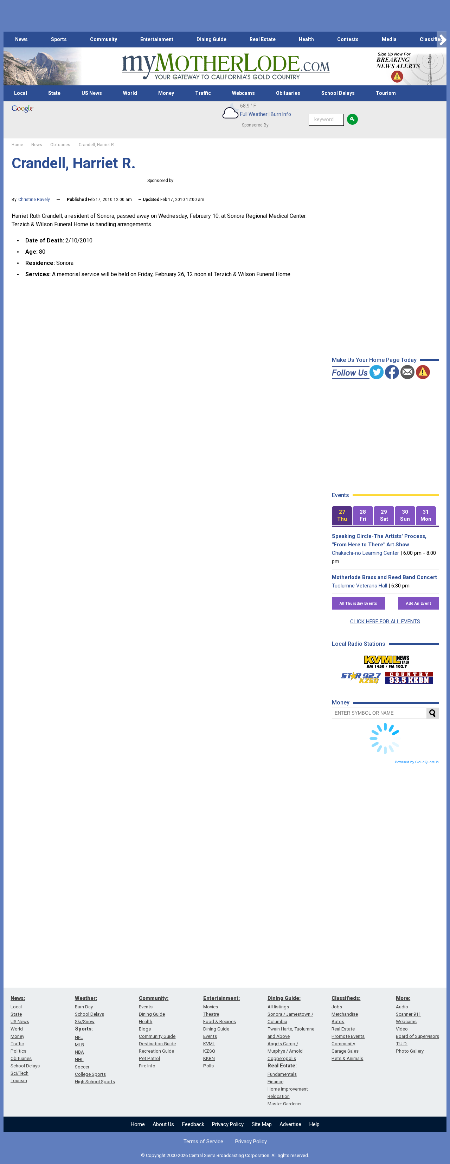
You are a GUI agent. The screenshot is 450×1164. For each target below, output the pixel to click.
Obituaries (288, 93)
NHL (79, 1059)
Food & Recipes (219, 1021)
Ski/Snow (85, 1021)
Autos (338, 1021)
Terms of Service (203, 1141)
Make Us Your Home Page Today (374, 360)
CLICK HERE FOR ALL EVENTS (385, 621)
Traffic (203, 93)
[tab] (342, 516)
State (54, 93)
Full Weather (254, 114)
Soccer (82, 1066)
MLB (79, 1044)
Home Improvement (288, 1089)
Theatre (211, 1014)
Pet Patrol (149, 1058)
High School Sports (95, 1081)
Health (306, 39)
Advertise (290, 1124)
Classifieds (433, 39)
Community (103, 39)
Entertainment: (221, 998)
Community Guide (157, 1036)
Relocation (279, 1096)
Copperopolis (282, 1058)
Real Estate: (282, 1065)
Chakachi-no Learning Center (365, 553)
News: (18, 998)
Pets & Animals (347, 1058)
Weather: (86, 998)
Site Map (262, 1124)
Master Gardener (285, 1103)
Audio (402, 1006)
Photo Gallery (410, 1051)
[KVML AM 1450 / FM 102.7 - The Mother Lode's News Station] (387, 660)
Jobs (337, 1006)
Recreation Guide (156, 1051)
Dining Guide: (284, 998)
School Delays (338, 93)
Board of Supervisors (417, 1036)
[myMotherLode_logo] (225, 66)
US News (92, 93)
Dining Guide (211, 39)
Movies (210, 1006)
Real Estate (263, 39)
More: (403, 998)
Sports (59, 39)
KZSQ (209, 1051)
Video (402, 1029)
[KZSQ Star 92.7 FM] (358, 676)
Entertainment (156, 39)
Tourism (386, 93)
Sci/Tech (19, 1073)
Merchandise (345, 1014)
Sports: (84, 1029)
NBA (79, 1052)
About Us (163, 1124)
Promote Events (348, 1036)
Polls (208, 1065)
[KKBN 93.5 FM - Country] (409, 676)
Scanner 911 (408, 1014)
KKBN (209, 1058)
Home (138, 1124)
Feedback (193, 1124)
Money (166, 93)
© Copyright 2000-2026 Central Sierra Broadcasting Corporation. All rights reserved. (225, 1155)
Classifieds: (346, 998)
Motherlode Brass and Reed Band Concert (384, 577)
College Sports (90, 1074)
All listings (278, 1006)
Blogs (145, 1029)
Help (314, 1124)
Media (389, 39)
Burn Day (84, 1006)
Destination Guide (157, 1043)
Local (20, 93)
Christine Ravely (34, 199)
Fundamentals (282, 1074)
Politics (18, 1051)
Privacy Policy (228, 1124)
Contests (348, 39)
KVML (209, 1043)
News (21, 39)
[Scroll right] (441, 39)
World (130, 93)
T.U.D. (401, 1043)
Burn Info (281, 114)
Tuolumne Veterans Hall (359, 586)
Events (146, 1006)
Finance (275, 1081)
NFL (79, 1037)
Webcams (243, 93)
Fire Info (147, 1065)
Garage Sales (345, 1051)
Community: (153, 998)
